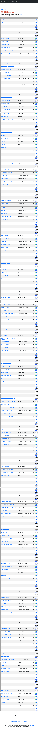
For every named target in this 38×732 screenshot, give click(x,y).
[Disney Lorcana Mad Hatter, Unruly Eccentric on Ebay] (36, 311)
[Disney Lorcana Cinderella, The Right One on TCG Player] (36, 63)
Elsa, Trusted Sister (4, 187)
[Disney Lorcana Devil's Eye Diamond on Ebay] (36, 493)
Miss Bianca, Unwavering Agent (7, 625)
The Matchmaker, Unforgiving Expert (8, 401)
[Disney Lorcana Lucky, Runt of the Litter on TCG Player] (36, 516)
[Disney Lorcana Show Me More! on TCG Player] (36, 272)
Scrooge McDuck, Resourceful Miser (7, 498)
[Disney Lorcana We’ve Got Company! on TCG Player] (36, 475)
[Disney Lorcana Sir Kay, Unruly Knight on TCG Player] (36, 466)
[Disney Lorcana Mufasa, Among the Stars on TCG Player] (36, 263)
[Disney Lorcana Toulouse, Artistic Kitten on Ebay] (36, 533)
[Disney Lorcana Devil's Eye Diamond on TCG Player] (36, 491)
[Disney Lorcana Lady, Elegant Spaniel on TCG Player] (36, 329)
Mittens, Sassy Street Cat (5, 44)
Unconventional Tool (5, 484)
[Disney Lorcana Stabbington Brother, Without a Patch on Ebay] (36, 408)
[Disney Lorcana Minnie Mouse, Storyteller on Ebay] (36, 114)
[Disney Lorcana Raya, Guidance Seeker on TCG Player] (36, 597)
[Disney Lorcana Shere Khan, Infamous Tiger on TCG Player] (36, 304)
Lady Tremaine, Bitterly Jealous (6, 375)
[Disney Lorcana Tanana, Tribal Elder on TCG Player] (36, 160)
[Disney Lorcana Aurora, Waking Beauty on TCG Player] (36, 59)
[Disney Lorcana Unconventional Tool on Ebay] (36, 486)
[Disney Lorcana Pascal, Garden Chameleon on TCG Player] (36, 75)
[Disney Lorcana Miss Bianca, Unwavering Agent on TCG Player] (36, 625)
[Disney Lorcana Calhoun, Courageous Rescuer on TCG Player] (36, 97)
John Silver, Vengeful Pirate (6, 356)
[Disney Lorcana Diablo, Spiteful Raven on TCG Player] (36, 222)
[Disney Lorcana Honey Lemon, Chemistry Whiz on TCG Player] (36, 544)
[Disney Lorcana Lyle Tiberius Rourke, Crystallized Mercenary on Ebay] (36, 455)
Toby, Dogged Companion (6, 426)
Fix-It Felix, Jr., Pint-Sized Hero (6, 84)
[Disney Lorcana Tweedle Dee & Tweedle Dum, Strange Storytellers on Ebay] (36, 339)
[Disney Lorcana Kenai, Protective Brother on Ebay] (36, 110)
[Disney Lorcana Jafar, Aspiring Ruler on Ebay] (36, 611)
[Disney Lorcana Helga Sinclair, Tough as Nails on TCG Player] (36, 588)
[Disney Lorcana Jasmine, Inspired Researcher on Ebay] (36, 558)
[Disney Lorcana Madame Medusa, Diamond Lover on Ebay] (36, 183)
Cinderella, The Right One (5, 63)
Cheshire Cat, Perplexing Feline (6, 301)
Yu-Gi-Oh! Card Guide (26, 716)
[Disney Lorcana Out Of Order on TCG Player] (36, 478)
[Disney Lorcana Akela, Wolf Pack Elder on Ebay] (36, 586)
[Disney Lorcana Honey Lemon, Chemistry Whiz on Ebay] (36, 545)
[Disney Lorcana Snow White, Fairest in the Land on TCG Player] (36, 119)
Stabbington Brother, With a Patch (7, 416)
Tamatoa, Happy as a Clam (6, 522)
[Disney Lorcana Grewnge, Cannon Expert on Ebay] (36, 286)
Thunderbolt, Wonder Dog (6, 87)
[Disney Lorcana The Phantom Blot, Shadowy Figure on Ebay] (36, 439)
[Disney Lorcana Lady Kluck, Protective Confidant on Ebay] (36, 555)
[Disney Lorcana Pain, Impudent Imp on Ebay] (36, 208)
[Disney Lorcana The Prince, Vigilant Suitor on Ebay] (36, 92)
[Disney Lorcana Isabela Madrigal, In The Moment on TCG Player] (36, 94)
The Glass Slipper (4, 153)
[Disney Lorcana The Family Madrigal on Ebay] (36, 142)
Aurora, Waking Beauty (5, 59)
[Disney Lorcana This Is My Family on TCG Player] (36, 269)
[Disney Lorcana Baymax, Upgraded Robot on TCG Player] (36, 563)
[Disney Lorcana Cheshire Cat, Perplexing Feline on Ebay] (36, 302)
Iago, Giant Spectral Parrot (6, 169)
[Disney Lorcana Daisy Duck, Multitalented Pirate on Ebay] (36, 355)
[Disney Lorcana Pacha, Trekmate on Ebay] (36, 336)
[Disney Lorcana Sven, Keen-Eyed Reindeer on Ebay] (36, 221)
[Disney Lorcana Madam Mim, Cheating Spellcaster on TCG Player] (36, 191)
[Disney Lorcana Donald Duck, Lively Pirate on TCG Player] (36, 322)
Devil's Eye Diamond (4, 491)
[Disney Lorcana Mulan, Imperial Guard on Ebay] (36, 458)
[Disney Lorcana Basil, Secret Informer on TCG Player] (36, 307)
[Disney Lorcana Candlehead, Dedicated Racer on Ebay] (36, 70)
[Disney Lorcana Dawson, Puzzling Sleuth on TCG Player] (36, 519)
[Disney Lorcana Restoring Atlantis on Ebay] (36, 645)
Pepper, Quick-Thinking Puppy (6, 538)
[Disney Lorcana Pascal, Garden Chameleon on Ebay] (36, 76)
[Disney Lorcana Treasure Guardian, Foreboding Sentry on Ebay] (36, 164)
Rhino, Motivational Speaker (6, 19)
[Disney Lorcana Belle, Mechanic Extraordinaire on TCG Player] (36, 410)
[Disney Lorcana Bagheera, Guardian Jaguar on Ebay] (36, 635)
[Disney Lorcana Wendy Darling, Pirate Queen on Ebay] (36, 55)
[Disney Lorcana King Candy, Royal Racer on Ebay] (36, 79)
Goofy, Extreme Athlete (5, 450)
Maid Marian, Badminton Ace (6, 566)
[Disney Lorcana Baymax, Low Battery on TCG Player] (36, 287)
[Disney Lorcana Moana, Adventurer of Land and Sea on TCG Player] (36, 504)
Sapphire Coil (3, 575)
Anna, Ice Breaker (4, 241)
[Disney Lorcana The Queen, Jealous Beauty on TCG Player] (36, 247)
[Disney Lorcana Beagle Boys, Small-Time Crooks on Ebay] (36, 430)
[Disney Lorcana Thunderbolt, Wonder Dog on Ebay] (36, 89)
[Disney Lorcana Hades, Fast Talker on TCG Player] (36, 178)
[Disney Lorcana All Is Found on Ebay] (36, 573)
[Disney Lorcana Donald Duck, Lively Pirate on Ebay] (36, 324)
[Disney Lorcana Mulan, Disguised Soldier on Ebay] (36, 620)
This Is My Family (4, 269)
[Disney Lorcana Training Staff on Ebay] (36, 654)
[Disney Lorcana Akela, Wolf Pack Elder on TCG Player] (36, 584)
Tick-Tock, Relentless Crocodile (6, 612)
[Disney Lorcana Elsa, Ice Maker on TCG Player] (36, 232)
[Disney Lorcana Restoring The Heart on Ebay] (36, 139)
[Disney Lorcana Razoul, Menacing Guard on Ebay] (36, 607)
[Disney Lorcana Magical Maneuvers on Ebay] (36, 267)
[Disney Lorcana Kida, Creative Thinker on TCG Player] (36, 529)
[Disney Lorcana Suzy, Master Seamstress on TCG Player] (36, 41)
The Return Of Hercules (5, 384)
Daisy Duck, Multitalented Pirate (7, 353)
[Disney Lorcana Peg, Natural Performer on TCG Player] (36, 38)
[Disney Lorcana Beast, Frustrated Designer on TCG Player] (36, 441)
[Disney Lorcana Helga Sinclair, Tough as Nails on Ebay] (36, 589)
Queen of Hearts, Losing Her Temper (8, 398)
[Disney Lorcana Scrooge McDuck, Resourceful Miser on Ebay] (36, 499)
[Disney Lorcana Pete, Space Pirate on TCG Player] (36, 372)
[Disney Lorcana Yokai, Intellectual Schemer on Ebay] (36, 321)
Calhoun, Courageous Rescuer (6, 97)
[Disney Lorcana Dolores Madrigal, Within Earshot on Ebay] (36, 261)
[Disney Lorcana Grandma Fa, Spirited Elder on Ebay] (36, 396)
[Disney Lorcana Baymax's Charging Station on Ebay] (36, 580)
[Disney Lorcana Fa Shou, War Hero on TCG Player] (36, 603)
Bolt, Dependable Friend (5, 72)
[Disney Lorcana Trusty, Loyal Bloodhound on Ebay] (36, 36)
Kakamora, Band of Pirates (6, 615)
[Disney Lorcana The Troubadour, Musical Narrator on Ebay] (36, 51)
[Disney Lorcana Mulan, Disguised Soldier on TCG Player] (36, 619)
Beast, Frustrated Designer (6, 441)
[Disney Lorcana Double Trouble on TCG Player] (36, 646)
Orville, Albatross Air (4, 622)
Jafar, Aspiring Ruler (4, 609)
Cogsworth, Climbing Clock (6, 422)
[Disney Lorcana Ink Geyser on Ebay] (36, 389)
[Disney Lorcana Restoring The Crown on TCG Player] (36, 275)
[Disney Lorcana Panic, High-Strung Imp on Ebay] (36, 252)
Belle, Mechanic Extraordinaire (6, 410)
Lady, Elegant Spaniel (5, 329)
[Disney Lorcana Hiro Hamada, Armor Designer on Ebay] (36, 318)
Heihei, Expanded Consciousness (7, 526)
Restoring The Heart (4, 138)
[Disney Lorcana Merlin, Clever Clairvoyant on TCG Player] (36, 226)
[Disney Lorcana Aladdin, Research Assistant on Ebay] (36, 632)
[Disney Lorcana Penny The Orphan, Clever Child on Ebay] (36, 552)
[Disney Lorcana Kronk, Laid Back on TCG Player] (36, 213)
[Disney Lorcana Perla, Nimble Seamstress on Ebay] (36, 117)
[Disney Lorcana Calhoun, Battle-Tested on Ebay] (36, 130)
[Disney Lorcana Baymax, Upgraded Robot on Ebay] (36, 564)
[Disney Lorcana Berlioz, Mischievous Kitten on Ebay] (36, 327)
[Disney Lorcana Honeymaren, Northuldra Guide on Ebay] (36, 167)
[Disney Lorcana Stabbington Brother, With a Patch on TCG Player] (36, 416)
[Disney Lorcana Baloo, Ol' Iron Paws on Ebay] (36, 461)
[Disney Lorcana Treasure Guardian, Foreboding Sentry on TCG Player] (36, 163)
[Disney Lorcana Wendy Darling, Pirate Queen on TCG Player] (36, 53)
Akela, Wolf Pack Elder (5, 584)
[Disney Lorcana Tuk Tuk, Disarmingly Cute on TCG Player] (36, 600)
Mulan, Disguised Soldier (5, 619)
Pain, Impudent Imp (4, 207)
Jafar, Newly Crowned (5, 175)
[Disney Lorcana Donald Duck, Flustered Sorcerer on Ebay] (36, 245)
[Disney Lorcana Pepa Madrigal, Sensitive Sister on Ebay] (36, 133)
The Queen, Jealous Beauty (6, 247)
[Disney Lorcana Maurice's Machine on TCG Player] (36, 488)
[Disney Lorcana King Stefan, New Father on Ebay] (36, 27)
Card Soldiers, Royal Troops (6, 419)
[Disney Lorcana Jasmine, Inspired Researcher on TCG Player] (36, 557)
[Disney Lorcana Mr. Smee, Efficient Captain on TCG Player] (36, 350)
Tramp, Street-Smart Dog (5, 47)
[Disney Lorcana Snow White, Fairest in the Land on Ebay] (36, 121)
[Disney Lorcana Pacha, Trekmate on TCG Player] (36, 335)
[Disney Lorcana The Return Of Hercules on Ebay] (36, 386)
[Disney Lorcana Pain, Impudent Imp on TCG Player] (36, 207)
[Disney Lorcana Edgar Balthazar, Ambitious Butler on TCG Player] (36, 472)
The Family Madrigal (4, 141)
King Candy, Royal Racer (5, 78)
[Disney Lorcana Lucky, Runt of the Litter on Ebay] (36, 518)
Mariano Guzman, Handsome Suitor (7, 66)
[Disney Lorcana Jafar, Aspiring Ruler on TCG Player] (36, 609)
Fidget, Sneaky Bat (4, 347)
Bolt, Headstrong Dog (5, 591)
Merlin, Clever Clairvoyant (5, 226)
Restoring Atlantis (4, 643)
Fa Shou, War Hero (4, 603)
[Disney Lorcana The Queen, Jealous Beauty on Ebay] (36, 248)
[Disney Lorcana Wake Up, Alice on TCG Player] (36, 378)
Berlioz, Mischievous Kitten (6, 326)
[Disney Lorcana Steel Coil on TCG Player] (36, 649)
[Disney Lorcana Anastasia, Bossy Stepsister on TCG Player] (36, 369)
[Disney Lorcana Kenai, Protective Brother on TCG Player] (36, 109)
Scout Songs (18, 716)
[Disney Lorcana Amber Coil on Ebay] (36, 145)
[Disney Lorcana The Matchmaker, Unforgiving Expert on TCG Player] (36, 401)
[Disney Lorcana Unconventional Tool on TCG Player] (36, 484)
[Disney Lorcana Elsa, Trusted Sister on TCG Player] (36, 187)
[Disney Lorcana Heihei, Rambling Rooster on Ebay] (36, 595)
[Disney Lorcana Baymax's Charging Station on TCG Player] (36, 578)
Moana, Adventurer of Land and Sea (7, 504)
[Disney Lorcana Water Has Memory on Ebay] (36, 570)
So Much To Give (4, 135)
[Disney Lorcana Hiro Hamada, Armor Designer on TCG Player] (36, 316)
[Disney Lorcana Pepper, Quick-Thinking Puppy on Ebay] (36, 539)
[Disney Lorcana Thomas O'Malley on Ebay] (36, 292)
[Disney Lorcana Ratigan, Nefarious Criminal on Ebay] (36, 464)
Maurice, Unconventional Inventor (7, 447)
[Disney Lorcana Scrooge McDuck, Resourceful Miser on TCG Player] (36, 498)
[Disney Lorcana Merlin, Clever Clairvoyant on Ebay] (36, 227)
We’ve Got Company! (5, 475)
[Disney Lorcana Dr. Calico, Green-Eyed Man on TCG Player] (36, 581)
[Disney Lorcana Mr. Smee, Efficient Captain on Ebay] (36, 352)
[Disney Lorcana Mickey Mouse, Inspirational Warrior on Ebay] (36, 641)
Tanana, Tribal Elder (4, 160)
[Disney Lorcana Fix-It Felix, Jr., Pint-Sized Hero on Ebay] (36, 86)
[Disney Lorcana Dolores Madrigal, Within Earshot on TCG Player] (36, 260)
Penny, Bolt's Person (4, 81)
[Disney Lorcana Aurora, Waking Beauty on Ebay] (36, 61)
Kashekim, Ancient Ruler (5, 256)
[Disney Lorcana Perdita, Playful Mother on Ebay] (36, 24)
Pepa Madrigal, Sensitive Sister (6, 132)
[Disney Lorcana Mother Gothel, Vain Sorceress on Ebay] (36, 218)
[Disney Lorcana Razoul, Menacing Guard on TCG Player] (36, 606)
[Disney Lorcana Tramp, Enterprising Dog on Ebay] (36, 361)
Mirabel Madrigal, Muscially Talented (8, 125)
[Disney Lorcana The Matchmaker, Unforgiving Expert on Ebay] (36, 402)
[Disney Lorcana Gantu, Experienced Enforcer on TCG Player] (36, 637)
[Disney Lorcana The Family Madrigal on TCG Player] (36, 141)
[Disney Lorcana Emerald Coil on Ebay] (36, 392)
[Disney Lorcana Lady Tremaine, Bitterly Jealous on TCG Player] (36, 375)
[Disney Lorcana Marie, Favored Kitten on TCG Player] (36, 535)
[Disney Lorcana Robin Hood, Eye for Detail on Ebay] (36, 549)
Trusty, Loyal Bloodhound (5, 35)
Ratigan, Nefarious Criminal (6, 463)
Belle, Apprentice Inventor (6, 513)
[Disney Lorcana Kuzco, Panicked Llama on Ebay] (36, 239)
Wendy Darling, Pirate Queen (6, 53)
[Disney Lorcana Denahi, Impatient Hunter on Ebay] (36, 405)
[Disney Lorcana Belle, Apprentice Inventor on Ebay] (36, 514)
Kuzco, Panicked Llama (5, 238)
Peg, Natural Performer (5, 38)
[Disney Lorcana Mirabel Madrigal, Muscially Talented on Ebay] (36, 127)
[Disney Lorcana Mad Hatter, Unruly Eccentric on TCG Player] (36, 310)
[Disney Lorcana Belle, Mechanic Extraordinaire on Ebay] (36, 411)
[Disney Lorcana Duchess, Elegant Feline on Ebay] (36, 367)
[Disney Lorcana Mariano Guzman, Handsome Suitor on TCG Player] (36, 66)
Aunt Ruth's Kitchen (12, 716)
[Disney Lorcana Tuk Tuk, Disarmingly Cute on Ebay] (36, 601)
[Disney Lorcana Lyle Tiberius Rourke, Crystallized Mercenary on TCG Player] (36, 453)
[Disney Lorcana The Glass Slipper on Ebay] (36, 155)
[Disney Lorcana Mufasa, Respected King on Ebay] (36, 629)
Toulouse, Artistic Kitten (5, 532)
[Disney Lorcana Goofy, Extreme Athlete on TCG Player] (36, 450)
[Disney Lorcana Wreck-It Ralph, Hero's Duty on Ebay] (36, 101)
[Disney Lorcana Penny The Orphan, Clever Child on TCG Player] (36, 550)
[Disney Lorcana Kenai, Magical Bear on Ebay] (36, 236)
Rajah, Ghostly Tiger (4, 210)
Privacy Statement (24, 721)
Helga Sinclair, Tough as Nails (6, 588)
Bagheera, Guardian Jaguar (6, 634)
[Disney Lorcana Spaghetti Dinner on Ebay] (36, 148)
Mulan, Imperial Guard (5, 457)
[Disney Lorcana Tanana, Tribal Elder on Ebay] (36, 161)
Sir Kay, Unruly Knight (5, 466)
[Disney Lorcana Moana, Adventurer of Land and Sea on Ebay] (36, 505)
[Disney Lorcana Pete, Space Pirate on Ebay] (36, 373)
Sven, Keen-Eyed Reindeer (5, 219)
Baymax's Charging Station (6, 578)
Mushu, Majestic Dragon (5, 444)
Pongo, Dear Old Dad (5, 106)
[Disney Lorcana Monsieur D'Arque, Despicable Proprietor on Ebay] (36, 508)
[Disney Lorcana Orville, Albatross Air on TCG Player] (36, 622)
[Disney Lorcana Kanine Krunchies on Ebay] (36, 152)
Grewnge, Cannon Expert (5, 284)
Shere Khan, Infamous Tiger (6, 304)
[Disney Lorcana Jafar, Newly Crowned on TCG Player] (36, 175)
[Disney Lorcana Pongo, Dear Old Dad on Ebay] (36, 107)
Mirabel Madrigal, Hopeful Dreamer (7, 56)
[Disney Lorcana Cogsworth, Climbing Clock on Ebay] (36, 424)
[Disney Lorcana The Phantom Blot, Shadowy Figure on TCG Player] (36, 438)
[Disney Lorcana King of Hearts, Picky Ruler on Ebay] (36, 364)
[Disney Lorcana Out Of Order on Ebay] (36, 479)
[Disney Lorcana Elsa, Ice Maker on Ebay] (36, 233)
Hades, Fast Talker (4, 178)
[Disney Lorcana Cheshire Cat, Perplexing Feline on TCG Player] (36, 301)
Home (2, 9)
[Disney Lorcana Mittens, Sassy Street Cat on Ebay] (36, 45)
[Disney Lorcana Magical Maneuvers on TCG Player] (36, 266)
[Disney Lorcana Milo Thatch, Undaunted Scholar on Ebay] (36, 470)
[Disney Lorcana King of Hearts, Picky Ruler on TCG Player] (36, 363)
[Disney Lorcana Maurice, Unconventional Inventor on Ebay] (36, 449)
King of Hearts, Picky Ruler (6, 363)
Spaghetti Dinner (4, 147)
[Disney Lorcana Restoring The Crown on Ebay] (36, 276)
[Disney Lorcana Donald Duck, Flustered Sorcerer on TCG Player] (36, 244)
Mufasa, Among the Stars (5, 263)
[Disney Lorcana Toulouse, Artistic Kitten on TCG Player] (36, 532)
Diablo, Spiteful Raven (5, 222)
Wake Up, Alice (3, 378)
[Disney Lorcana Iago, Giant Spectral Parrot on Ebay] (36, 170)
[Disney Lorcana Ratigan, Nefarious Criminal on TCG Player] (36, 463)
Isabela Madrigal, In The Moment (7, 94)
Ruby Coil (2, 481)
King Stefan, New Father (5, 25)
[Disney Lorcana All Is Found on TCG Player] (36, 572)
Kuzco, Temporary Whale (5, 156)
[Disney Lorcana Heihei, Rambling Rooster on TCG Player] (36, 594)
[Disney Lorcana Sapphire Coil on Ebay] (36, 576)
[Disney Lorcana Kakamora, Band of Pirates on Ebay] (36, 617)
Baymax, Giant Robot (5, 341)
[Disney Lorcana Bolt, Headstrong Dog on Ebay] (36, 592)
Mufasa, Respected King (5, 628)
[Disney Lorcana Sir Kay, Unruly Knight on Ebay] (36, 467)
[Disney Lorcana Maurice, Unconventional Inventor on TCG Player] (36, 447)
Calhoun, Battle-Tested (5, 129)
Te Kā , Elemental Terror (5, 184)
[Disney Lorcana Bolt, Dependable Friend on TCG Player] (36, 72)
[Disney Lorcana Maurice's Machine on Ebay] (36, 490)
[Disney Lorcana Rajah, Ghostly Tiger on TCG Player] (36, 210)
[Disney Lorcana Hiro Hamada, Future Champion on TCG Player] (36, 297)
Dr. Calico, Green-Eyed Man (6, 581)
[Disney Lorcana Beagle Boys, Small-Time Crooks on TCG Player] (36, 429)
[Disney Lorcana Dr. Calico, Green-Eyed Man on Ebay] (36, 583)
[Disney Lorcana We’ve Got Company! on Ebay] (36, 476)
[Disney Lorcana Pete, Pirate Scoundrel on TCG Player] (36, 294)
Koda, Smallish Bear (4, 122)
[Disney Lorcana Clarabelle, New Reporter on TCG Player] (36, 495)
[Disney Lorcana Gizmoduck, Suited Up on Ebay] (36, 345)
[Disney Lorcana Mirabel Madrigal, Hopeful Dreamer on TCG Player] (36, 56)
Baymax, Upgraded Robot (5, 563)
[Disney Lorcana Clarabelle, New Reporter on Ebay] (36, 496)
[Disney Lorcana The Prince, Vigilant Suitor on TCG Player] (36, 90)
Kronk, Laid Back (4, 213)
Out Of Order (3, 478)
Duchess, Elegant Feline (5, 366)
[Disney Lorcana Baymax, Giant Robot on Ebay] (36, 342)
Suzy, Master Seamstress (5, 41)
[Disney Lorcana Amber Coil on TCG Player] (36, 144)
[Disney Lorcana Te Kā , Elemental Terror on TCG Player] (36, 184)
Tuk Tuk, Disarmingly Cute (6, 600)
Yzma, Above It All (4, 229)
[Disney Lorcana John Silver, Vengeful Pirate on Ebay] (36, 358)
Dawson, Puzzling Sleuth (5, 519)
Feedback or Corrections (15, 721)
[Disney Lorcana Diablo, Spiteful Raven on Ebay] (36, 224)
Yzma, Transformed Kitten (6, 200)
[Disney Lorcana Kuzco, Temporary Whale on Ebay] (36, 158)
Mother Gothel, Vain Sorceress (6, 216)
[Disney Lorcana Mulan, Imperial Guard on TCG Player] (36, 457)
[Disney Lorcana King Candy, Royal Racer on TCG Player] (36, 78)
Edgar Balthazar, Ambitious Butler (7, 472)
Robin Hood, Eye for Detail (6, 547)
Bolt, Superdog (3, 29)
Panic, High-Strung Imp (5, 250)
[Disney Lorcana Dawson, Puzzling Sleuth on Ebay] (36, 521)
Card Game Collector (5, 1)
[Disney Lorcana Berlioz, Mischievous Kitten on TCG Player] (36, 326)
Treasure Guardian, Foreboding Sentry (8, 163)
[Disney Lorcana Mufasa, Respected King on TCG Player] (36, 628)
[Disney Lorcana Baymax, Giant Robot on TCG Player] (36, 341)
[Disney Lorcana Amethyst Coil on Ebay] (36, 279)
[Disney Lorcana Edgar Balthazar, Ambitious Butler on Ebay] (36, 473)
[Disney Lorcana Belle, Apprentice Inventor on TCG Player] (36, 513)
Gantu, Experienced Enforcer (6, 637)
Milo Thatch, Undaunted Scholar (7, 469)
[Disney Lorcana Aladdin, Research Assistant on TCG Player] (36, 631)
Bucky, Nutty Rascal (4, 203)
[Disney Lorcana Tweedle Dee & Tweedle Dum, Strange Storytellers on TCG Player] (36, 338)
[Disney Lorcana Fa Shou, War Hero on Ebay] (36, 604)
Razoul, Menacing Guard (5, 606)
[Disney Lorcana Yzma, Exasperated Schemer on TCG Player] (36, 332)
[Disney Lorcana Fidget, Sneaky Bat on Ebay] (36, 349)
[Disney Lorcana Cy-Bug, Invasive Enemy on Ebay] (36, 414)
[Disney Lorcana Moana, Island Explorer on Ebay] (36, 436)
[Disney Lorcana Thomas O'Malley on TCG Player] (36, 291)
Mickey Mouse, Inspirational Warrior (7, 640)
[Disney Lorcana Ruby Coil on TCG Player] (36, 481)
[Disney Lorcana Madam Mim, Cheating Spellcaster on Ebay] (36, 192)
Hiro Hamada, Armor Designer (6, 316)
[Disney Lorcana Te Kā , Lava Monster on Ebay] (36, 198)
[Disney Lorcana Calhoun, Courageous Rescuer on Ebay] (36, 98)
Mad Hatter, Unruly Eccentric (6, 310)
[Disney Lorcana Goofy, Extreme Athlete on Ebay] (36, 452)
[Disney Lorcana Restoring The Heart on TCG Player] (36, 138)
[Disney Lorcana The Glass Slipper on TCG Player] (36, 153)
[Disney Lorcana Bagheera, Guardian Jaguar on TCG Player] (36, 634)
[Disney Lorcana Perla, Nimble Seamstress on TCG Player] (36, 116)
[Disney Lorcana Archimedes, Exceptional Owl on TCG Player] (36, 253)
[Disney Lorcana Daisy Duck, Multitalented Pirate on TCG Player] (36, 353)
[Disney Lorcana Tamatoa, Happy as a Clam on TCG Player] (36, 522)
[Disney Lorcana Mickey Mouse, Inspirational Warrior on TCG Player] (36, 640)
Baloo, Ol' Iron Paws (4, 460)
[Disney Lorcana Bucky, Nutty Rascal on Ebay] (36, 204)
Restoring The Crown (5, 275)
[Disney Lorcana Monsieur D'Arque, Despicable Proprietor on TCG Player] (36, 507)
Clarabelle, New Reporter (5, 495)
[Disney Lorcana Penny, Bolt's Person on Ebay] (36, 83)
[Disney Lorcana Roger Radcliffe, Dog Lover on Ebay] (36, 33)
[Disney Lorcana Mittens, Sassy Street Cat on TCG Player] (36, 44)
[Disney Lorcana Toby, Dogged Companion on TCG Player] (36, 426)
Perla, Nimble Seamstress (5, 116)
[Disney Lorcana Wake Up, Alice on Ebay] (36, 379)
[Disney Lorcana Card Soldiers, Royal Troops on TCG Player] (36, 419)
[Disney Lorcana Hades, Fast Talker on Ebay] (36, 179)
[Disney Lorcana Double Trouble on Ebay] (36, 648)
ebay (21, 14)
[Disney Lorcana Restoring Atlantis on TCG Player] (36, 643)
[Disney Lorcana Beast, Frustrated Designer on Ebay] (36, 442)
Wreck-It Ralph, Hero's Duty (6, 100)
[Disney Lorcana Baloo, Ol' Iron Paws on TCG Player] (36, 460)
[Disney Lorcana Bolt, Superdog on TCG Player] (36, 29)
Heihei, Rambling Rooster (5, 594)
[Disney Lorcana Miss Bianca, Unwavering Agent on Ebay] (36, 626)
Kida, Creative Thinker (5, 529)
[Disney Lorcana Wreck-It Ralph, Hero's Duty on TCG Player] (36, 100)
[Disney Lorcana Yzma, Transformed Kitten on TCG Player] (36, 200)
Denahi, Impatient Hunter (5, 404)
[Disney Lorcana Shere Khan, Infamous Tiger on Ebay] (36, 305)
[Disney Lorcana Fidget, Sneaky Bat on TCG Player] (36, 347)
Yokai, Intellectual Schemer (6, 319)
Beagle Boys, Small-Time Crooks (7, 429)
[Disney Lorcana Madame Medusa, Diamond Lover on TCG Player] (36, 181)
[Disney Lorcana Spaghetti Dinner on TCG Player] (36, 147)
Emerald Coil (3, 391)
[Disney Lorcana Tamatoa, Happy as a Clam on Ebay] (36, 524)
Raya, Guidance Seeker (5, 597)
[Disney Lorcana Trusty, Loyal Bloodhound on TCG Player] (36, 35)
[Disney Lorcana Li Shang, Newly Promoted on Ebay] (36, 433)
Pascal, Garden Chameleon (6, 75)
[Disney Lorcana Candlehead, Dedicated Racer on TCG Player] (36, 69)
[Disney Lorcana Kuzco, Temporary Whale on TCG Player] (36, 156)
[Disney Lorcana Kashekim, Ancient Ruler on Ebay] (36, 258)
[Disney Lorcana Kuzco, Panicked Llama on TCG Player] (36, 238)
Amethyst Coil (3, 278)
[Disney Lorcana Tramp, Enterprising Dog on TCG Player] (36, 360)
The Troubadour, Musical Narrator (7, 50)
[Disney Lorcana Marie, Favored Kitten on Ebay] (36, 536)
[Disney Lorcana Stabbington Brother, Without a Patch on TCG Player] (36, 407)
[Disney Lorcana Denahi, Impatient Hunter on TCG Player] (36, 404)
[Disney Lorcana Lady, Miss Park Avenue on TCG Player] (36, 103)
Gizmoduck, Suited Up (5, 344)
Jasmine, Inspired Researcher (6, 557)
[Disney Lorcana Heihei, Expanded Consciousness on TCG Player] (36, 526)
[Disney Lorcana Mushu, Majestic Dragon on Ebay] (36, 445)
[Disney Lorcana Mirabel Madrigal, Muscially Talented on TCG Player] (36, 125)
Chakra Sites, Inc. (33, 725)
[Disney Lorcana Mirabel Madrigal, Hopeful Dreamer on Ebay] (36, 58)
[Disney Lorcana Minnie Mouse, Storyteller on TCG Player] (36, 113)
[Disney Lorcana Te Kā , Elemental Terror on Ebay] (36, 186)
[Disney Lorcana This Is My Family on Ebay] (36, 270)
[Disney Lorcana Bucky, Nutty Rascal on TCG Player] (36, 203)
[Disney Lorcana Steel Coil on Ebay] (36, 651)
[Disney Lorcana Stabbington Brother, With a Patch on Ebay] (36, 418)
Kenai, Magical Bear (4, 235)
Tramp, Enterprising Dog (5, 360)
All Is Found (3, 572)
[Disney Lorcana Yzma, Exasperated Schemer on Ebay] (36, 333)
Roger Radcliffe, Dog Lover (6, 32)
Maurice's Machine (4, 488)
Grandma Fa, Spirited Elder (6, 395)
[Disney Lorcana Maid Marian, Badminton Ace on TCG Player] (36, 566)
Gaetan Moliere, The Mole (5, 510)
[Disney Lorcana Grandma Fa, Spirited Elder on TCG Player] (36, 395)
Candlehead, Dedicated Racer (6, 69)
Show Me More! (4, 272)
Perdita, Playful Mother (5, 22)
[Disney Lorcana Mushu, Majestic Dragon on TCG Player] (36, 444)
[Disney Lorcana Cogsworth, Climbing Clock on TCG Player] (36, 422)
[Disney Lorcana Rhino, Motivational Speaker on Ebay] (36, 21)
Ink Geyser (3, 387)
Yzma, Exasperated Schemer (6, 332)
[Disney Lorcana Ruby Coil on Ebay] (36, 483)
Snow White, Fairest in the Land (7, 119)
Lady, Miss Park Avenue (5, 103)
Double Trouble (4, 646)
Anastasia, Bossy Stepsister (6, 369)
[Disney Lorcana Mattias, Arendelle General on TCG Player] (36, 501)
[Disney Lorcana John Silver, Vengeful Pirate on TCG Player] (36, 356)
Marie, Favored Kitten (5, 535)
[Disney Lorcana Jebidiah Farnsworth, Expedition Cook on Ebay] (36, 561)
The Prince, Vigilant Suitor (5, 90)
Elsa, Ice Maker (3, 232)
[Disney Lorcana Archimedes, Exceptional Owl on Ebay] (36, 255)
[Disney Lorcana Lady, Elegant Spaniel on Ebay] (36, 330)
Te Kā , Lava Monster (5, 197)
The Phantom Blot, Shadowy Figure (7, 438)
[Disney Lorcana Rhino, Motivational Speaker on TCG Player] (36, 19)
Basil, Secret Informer (5, 307)
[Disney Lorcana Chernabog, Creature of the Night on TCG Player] (36, 172)
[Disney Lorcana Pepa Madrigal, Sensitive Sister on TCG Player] (36, 132)
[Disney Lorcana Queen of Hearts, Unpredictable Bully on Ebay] (36, 314)
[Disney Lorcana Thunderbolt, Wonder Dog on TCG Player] (36, 87)
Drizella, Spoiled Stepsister (6, 281)
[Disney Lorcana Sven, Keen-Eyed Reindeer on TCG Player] (36, 219)
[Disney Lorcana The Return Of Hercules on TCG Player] (36, 384)
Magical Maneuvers (4, 266)
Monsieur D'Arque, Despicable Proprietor (8, 507)
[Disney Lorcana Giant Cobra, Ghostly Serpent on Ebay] (36, 195)
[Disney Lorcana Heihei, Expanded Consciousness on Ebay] (36, 527)
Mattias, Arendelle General (6, 501)
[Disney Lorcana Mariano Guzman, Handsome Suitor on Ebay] (36, 67)
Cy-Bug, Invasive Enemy (5, 413)
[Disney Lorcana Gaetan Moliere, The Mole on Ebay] (36, 511)
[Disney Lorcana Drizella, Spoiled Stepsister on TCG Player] (36, 281)
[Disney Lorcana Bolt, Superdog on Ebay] (36, 30)
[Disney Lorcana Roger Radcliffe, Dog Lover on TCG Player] (36, 32)
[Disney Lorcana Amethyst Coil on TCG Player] (36, 278)
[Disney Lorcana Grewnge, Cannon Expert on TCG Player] (36, 284)
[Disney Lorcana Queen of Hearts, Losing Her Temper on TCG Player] (36, 398)
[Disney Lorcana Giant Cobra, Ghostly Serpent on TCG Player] (36, 194)
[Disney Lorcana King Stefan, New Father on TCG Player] (36, 25)
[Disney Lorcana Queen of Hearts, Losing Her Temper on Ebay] (36, 399)
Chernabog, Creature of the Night (7, 172)
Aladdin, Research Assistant (6, 631)
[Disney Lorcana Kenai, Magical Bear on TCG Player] (36, 235)
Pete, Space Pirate (4, 372)
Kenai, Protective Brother (5, 109)
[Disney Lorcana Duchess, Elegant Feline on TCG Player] (36, 366)
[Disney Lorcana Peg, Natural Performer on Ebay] (36, 39)
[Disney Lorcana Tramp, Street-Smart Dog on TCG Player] (36, 47)
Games (12, 1)
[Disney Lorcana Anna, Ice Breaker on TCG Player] (36, 241)
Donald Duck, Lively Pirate (6, 322)
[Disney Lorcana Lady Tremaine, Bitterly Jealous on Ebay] (36, 376)
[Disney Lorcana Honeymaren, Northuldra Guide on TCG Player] (36, 166)
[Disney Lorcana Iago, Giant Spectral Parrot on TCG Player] (36, 169)
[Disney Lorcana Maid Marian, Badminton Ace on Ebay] (36, 567)
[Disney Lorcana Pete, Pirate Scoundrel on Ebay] (36, 295)
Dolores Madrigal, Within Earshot (7, 260)
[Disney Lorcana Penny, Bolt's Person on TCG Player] (36, 81)
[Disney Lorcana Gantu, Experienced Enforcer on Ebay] (36, 638)
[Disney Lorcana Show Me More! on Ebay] (36, 273)
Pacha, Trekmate (4, 335)
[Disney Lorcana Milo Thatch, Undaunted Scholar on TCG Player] (36, 469)
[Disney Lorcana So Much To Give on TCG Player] (36, 135)
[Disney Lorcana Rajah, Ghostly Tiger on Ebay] (36, 211)
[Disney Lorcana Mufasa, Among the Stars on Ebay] (36, 264)
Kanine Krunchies (4, 150)
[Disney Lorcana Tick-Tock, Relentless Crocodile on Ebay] (36, 614)
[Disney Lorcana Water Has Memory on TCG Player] (36, 569)
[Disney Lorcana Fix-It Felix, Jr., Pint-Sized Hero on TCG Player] (36, 84)
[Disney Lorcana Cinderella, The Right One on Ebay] (36, 64)
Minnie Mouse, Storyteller (5, 113)
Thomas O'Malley (4, 291)
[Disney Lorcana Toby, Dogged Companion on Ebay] (36, 427)
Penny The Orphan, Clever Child (7, 550)
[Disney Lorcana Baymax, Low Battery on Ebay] (36, 289)
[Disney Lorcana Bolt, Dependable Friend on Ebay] (36, 73)
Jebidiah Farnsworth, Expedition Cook (8, 560)
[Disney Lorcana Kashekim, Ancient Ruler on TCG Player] (36, 256)
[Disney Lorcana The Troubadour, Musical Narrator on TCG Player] (36, 50)
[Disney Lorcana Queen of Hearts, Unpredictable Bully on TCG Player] (36, 313)
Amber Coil (3, 144)
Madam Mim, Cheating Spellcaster (7, 191)
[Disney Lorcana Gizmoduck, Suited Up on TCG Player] (36, 344)
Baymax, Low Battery (5, 287)
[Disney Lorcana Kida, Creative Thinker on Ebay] (36, 530)
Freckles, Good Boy (4, 541)
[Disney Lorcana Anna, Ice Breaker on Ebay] (36, 242)
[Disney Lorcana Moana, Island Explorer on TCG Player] (36, 435)
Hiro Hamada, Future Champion (7, 297)
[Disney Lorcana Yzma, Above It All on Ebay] (36, 230)
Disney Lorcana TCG (8, 9)
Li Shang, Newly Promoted (6, 432)
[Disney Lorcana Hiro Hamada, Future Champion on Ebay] (36, 298)
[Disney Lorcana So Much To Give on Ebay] (36, 136)
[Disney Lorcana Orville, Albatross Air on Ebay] (36, 623)
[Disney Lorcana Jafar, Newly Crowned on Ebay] (36, 176)
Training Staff (3, 653)
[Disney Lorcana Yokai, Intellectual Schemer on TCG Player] (36, 319)
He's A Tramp (3, 381)
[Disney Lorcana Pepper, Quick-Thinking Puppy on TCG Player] (36, 538)
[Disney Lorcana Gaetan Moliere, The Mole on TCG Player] (36, 510)
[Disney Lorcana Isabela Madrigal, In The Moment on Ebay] (36, 95)
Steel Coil (2, 649)
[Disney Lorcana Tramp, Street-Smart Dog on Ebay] (36, 48)
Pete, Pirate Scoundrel (5, 294)
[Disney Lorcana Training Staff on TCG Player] (36, 653)
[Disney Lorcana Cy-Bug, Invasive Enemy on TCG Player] (36, 413)
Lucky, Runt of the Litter (5, 516)
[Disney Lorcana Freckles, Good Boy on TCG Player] (36, 541)
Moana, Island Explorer (5, 435)
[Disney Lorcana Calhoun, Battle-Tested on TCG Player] (36, 129)
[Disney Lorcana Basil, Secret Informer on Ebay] (36, 308)
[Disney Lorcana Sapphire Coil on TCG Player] (36, 575)
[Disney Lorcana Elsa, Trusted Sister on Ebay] (36, 189)
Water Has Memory (4, 569)
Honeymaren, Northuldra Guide (7, 166)
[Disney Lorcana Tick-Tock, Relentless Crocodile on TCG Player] (36, 612)
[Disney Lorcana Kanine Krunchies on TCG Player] (36, 150)
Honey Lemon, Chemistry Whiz (6, 544)
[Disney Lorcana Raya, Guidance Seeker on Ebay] (36, 598)
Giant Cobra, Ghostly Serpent (6, 194)
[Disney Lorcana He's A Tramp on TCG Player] (36, 381)
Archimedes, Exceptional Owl (6, 253)
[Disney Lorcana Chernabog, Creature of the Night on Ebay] (36, 173)
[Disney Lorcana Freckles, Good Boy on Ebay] (36, 542)
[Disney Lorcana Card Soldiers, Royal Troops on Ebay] (36, 421)
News (16, 1)
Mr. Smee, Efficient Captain (6, 350)
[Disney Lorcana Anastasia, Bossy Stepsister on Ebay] (36, 370)
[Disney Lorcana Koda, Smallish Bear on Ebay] (36, 124)
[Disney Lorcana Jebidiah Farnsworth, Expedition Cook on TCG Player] (36, 560)
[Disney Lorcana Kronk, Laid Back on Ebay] (36, 214)
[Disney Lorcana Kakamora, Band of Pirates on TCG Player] (36, 615)
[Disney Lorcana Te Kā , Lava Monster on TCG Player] (36, 197)
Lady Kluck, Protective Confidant (7, 553)
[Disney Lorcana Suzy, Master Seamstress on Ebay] (36, 42)
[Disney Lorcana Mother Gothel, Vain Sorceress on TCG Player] (36, 216)
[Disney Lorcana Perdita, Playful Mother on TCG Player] (36, 22)
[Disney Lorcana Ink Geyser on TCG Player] (36, 387)
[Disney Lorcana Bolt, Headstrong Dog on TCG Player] (36, 591)
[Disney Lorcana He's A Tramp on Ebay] (36, 383)
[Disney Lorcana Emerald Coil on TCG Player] (36, 391)
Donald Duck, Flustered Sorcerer (7, 244)
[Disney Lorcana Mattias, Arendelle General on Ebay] (36, 502)
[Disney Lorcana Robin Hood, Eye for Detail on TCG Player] (36, 547)
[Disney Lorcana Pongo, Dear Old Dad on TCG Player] (36, 106)
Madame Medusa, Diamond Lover (7, 181)
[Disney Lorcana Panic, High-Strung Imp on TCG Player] (36, 250)
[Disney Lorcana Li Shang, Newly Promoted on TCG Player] (36, 432)
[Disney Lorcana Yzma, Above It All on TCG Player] (36, 229)
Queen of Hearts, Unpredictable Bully (8, 313)
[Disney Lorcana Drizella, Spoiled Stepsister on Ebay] (36, 283)
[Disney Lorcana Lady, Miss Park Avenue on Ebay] (36, 104)
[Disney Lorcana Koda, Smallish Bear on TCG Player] (36, 122)
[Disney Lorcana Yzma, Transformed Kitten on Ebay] (36, 201)
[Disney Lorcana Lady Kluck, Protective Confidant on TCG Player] (36, 553)
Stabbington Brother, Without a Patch (8, 407)
